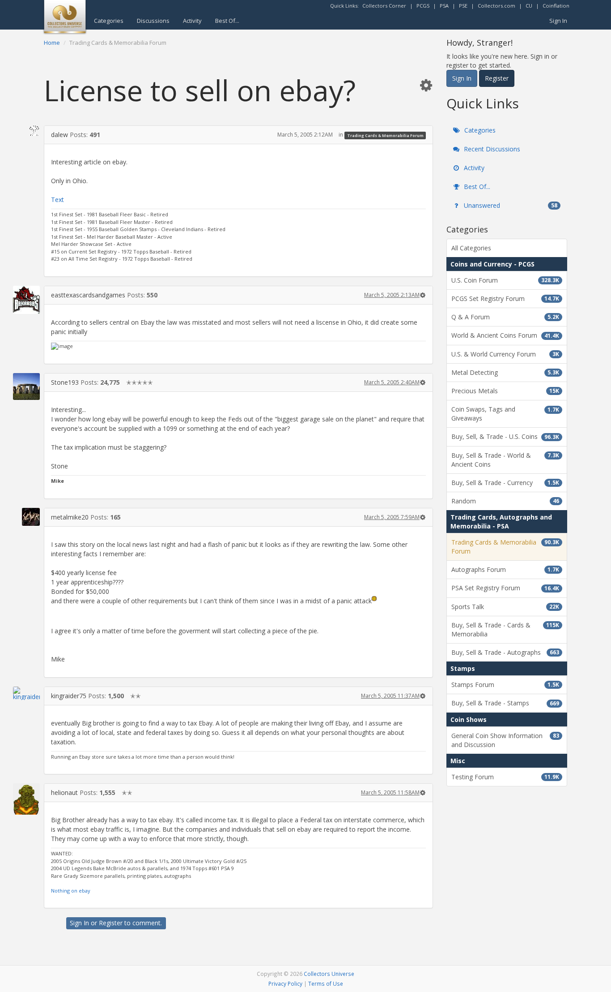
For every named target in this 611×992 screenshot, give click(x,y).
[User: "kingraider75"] (26, 693)
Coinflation (556, 5)
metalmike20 (70, 517)
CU (529, 5)
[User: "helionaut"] (26, 798)
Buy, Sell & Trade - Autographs (505, 652)
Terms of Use (325, 983)
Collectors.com (496, 5)
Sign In (558, 21)
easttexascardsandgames (88, 295)
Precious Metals (505, 390)
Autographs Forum (505, 569)
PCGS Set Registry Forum (505, 298)
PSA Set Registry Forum (505, 588)
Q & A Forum (505, 317)
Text (57, 199)
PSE (463, 5)
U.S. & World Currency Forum (505, 354)
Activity (192, 21)
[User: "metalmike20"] (26, 517)
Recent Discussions (491, 149)
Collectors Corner (384, 5)
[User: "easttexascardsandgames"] (26, 300)
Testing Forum (505, 777)
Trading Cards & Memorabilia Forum (385, 135)
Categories (108, 21)
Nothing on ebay (70, 890)
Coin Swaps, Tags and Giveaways (505, 413)
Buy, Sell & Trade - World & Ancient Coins (505, 459)
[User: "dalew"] (26, 130)
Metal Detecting (505, 372)
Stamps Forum (505, 684)
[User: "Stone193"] (26, 386)
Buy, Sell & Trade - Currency (505, 482)
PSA (444, 5)
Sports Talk (505, 606)
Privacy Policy (285, 983)
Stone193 (65, 382)
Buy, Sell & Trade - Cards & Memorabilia (505, 629)
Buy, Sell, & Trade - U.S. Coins (505, 436)
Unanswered (509, 205)
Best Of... (227, 21)
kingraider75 (68, 695)
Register (111, 923)
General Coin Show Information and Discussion (505, 740)
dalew (59, 134)
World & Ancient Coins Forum (505, 335)
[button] (426, 84)
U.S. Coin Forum (505, 280)
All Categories (471, 248)
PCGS (422, 5)
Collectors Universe (329, 973)
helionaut (64, 792)
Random (505, 501)
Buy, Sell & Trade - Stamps (505, 703)
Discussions (153, 21)
